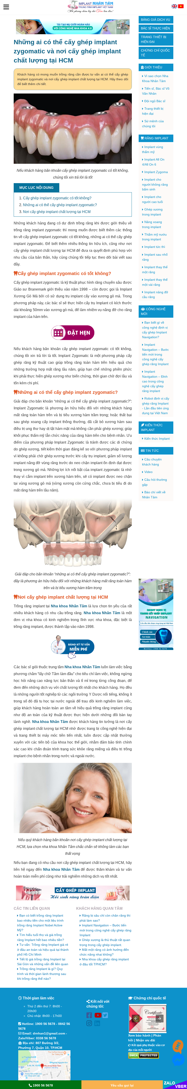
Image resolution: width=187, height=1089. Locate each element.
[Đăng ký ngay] (73, 647)
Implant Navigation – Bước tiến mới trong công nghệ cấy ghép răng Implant (105, 930)
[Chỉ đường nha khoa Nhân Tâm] (44, 1065)
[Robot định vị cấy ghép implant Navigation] (156, 614)
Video (148, 472)
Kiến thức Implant (157, 438)
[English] (175, 7)
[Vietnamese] (181, 7)
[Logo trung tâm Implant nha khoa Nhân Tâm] (90, 12)
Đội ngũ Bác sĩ (154, 101)
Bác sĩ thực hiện (155, 28)
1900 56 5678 (45, 1024)
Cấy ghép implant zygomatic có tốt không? (57, 198)
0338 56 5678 (46, 1038)
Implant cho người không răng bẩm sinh (155, 184)
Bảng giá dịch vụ (155, 19)
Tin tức (152, 450)
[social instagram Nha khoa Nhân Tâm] (90, 1024)
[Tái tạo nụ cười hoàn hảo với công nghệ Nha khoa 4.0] (73, 26)
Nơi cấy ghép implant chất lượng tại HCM (57, 212)
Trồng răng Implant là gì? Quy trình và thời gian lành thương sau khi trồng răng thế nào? (41, 973)
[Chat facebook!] (178, 1063)
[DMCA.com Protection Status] (143, 1055)
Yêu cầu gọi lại (122, 1085)
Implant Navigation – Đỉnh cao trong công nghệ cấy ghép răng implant (155, 381)
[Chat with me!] (178, 1050)
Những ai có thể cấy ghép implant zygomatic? (60, 205)
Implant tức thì (154, 247)
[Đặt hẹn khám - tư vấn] (73, 333)
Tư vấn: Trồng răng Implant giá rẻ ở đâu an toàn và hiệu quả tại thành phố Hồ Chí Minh (43, 949)
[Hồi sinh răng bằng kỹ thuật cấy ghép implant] (73, 893)
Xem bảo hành (139, 1035)
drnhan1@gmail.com (49, 1033)
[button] (6, 7)
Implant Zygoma (156, 172)
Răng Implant (156, 138)
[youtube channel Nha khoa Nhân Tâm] (98, 1016)
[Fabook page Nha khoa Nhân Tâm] (90, 1016)
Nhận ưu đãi (145, 1040)
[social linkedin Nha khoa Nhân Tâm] (98, 1024)
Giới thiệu (153, 67)
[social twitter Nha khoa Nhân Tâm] (106, 1016)
